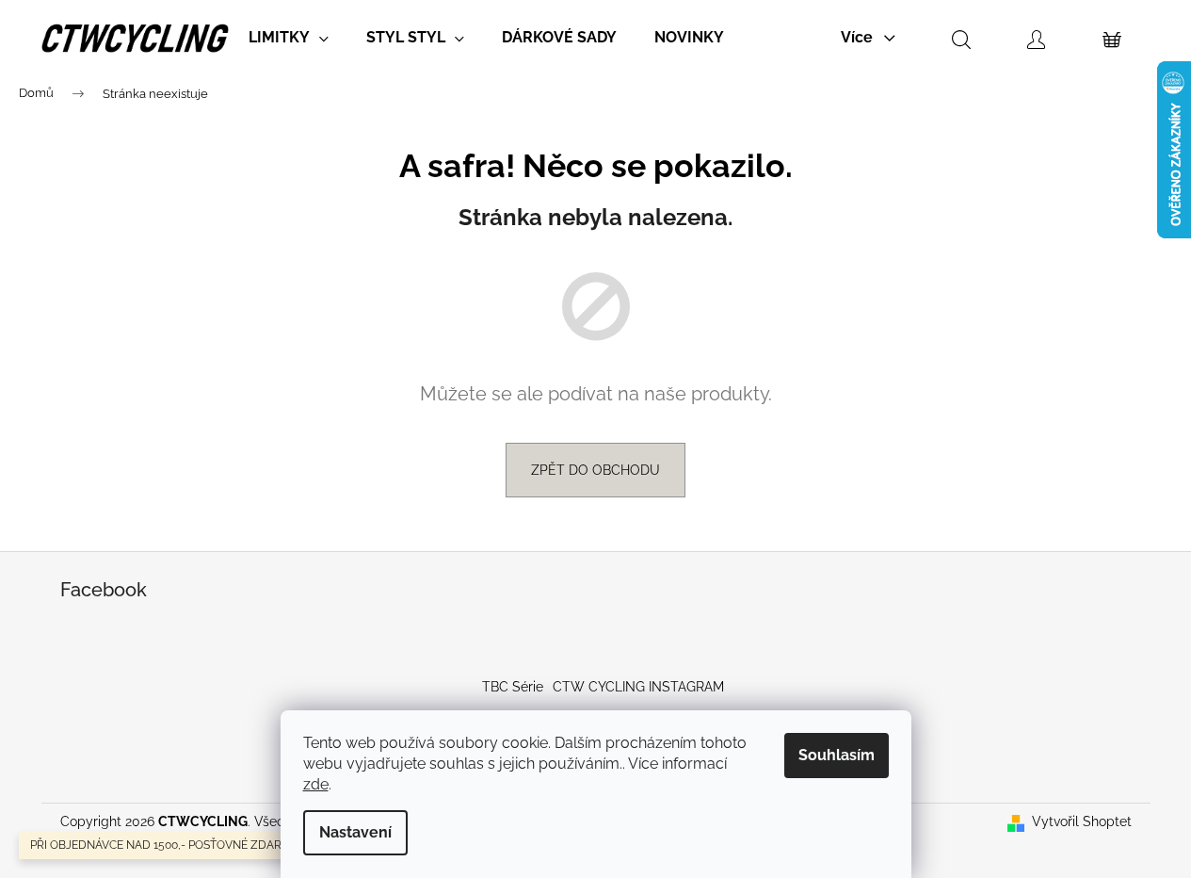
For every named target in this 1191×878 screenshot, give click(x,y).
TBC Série (512, 686)
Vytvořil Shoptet (1082, 821)
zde (316, 784)
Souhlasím (836, 755)
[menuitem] (288, 37)
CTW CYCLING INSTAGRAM (638, 686)
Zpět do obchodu (595, 470)
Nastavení (355, 832)
